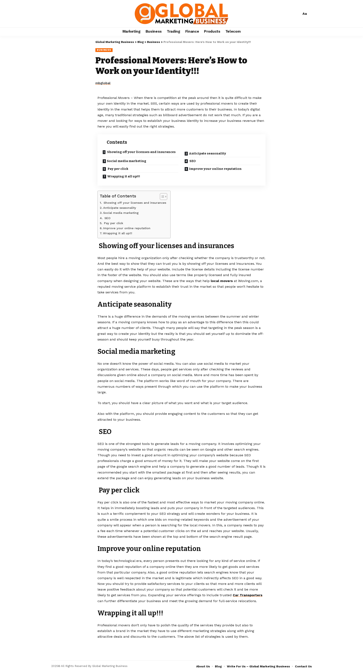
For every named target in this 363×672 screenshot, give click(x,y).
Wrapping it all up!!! (123, 176)
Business (104, 49)
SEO (192, 161)
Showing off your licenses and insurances (141, 152)
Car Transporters (247, 595)
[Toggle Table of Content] (161, 196)
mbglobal (102, 83)
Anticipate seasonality (207, 153)
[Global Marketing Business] (181, 13)
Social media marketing (126, 161)
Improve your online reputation (215, 169)
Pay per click (117, 169)
